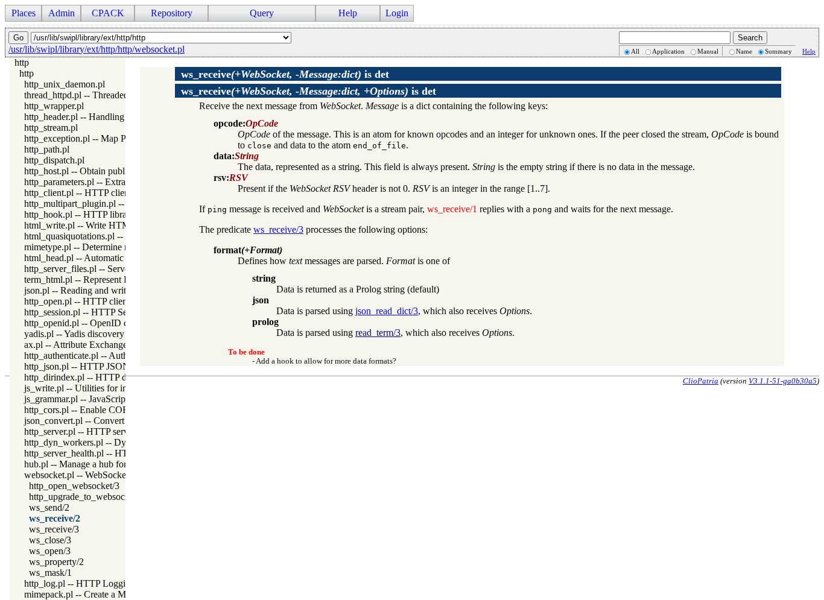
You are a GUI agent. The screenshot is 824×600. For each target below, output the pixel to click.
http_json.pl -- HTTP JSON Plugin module (106, 366)
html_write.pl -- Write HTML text (88, 225)
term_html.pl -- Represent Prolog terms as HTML (118, 279)
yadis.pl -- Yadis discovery (74, 334)
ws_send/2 (49, 507)
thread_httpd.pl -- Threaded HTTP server (102, 95)
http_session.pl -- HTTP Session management (110, 312)
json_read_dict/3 (386, 311)
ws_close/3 (50, 540)
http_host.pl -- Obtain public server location (106, 171)
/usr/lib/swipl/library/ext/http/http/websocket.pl (96, 49)
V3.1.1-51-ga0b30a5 (783, 380)
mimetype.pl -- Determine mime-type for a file (111, 247)
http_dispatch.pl (54, 160)
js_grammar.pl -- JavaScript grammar (94, 399)
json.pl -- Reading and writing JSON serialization (118, 290)
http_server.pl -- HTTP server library (93, 431)
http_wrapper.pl (54, 106)
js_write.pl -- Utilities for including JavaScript (110, 388)
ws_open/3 (50, 551)
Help (809, 51)
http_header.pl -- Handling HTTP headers (103, 117)
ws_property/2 (56, 562)
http (21, 62)
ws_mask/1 (50, 572)
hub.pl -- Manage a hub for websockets (98, 464)
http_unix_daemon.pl (64, 84)
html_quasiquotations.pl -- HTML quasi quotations (120, 236)
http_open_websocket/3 (74, 486)
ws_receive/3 (54, 529)
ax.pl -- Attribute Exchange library (89, 344)
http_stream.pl (51, 127)
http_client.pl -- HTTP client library (91, 193)
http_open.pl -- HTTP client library (90, 301)
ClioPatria (700, 380)
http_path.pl (46, 149)
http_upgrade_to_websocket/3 (86, 496)
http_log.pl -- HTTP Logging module (95, 583)
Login (396, 13)
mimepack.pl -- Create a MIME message (101, 594)
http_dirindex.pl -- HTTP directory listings (104, 377)
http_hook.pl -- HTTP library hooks (92, 214)
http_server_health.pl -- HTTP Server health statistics (124, 453)
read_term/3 (378, 332)
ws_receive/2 (54, 518)
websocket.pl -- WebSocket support (91, 475)
